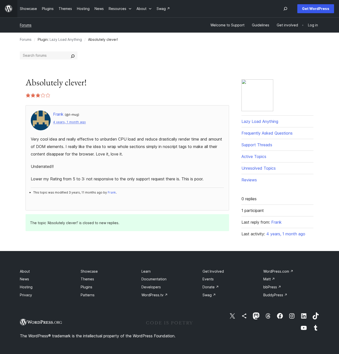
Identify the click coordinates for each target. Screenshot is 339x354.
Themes (87, 279)
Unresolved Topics (258, 168)
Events (208, 279)
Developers (151, 287)
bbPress (272, 287)
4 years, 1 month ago (69, 122)
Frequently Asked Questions (267, 133)
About (25, 271)
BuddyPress (275, 295)
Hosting (26, 287)
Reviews (249, 179)
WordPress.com (278, 271)
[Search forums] (72, 55)
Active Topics (253, 156)
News (24, 279)
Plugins (86, 287)
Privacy (26, 295)
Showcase (89, 271)
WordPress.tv (154, 295)
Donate (211, 287)
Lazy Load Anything (66, 39)
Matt (269, 279)
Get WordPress (315, 8)
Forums (26, 25)
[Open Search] (285, 8)
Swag (209, 295)
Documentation (154, 279)
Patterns (88, 295)
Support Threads (256, 144)
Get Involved (213, 271)
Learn (146, 271)
